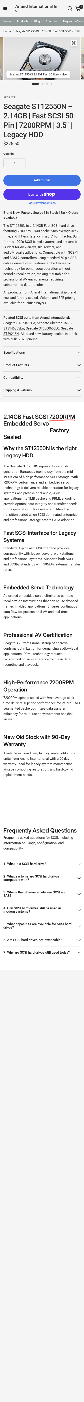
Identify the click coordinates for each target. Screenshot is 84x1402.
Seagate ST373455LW (19, 323)
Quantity (8, 153)
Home (7, 21)
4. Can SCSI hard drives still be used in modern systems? (32, 910)
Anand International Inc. (36, 8)
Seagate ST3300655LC (42, 328)
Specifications (14, 353)
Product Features (16, 365)
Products (22, 21)
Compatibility (13, 378)
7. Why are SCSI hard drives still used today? (36, 952)
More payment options (42, 203)
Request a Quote (73, 21)
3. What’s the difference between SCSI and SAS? (34, 894)
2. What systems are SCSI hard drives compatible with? (31, 878)
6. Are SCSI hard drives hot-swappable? (32, 940)
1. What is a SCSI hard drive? (24, 864)
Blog (37, 21)
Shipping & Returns (17, 390)
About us (51, 21)
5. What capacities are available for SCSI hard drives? (37, 925)
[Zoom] (73, 43)
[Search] (70, 8)
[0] (77, 8)
